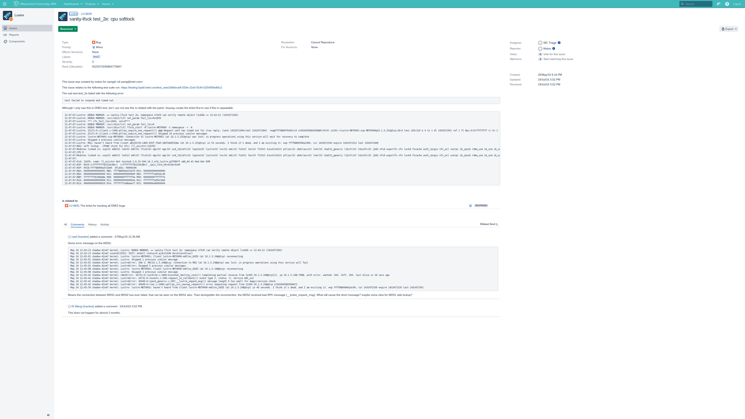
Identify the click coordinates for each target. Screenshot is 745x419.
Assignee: (516, 42)
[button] (4, 4)
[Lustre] (7, 15)
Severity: (67, 61)
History (92, 224)
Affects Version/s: (72, 52)
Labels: (66, 56)
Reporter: (516, 48)
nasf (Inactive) (80, 236)
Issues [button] (106, 3)
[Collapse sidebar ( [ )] (48, 415)
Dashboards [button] (71, 3)
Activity (104, 224)
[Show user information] (559, 42)
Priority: (66, 47)
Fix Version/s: (289, 47)
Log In (737, 3)
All (65, 224)
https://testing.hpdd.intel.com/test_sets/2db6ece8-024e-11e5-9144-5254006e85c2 (171, 87)
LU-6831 (74, 205)
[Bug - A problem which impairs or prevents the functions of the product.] (93, 42)
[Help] (727, 4)
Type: (65, 42)
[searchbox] (695, 4)
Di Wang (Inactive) (83, 306)
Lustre (19, 15)
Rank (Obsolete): (72, 66)
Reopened (481, 205)
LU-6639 (86, 13)
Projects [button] (90, 3)
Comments (77, 224)
